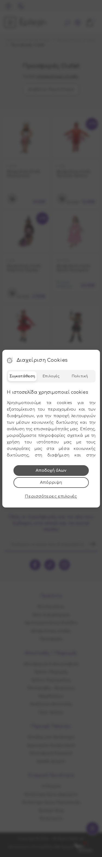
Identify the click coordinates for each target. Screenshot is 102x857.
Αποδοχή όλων (51, 470)
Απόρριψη (51, 482)
